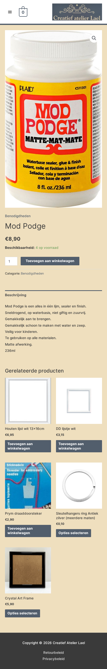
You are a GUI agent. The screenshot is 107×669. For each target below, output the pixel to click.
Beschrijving (15, 295)
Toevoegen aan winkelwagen (50, 261)
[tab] (53, 295)
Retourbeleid (53, 653)
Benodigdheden (18, 216)
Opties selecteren (73, 533)
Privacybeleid (54, 659)
